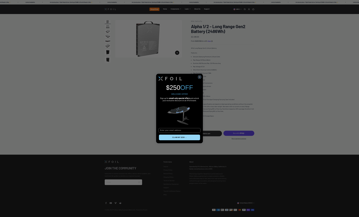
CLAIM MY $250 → (179, 137)
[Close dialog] (199, 77)
